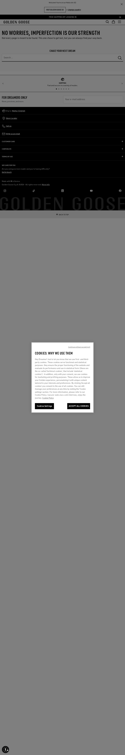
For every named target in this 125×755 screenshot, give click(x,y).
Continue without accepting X (79, 347)
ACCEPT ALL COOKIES (79, 406)
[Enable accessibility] (5, 749)
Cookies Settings (44, 406)
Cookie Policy (48, 398)
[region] (62, 377)
